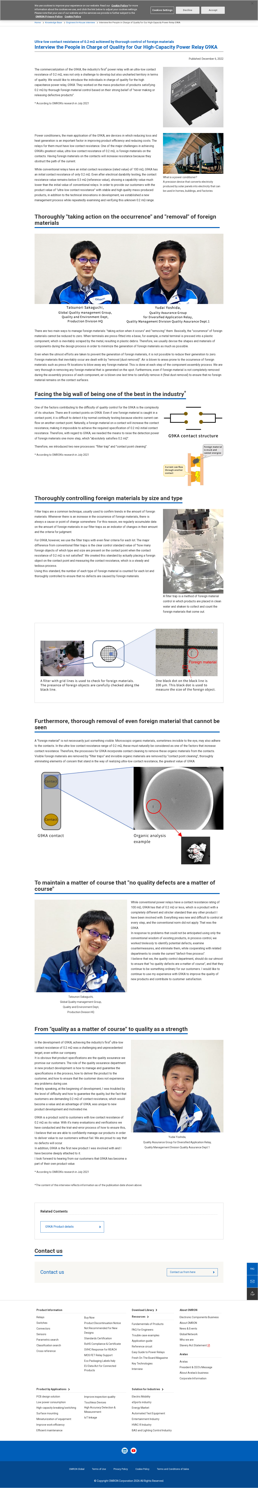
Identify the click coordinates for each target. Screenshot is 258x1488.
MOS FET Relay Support (98, 1355)
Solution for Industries (146, 1389)
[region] (129, 10)
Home (38, 22)
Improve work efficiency (50, 1424)
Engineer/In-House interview (80, 22)
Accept (213, 10)
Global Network (189, 1334)
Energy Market (140, 1407)
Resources (138, 1316)
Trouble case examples (145, 1335)
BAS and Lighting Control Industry (152, 1430)
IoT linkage (90, 1417)
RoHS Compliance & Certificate (102, 1343)
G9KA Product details (59, 1226)
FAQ (252, 1269)
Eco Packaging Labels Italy (99, 1360)
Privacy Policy (121, 1469)
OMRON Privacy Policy (49, 16)
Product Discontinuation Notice (102, 1323)
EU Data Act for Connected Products (100, 1368)
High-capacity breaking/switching (56, 1407)
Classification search (48, 1345)
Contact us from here (182, 1272)
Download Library (143, 1310)
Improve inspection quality (99, 1396)
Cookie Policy (142, 1469)
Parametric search (47, 1339)
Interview (137, 1368)
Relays (40, 1317)
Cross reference (46, 1351)
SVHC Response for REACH (100, 1349)
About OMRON (188, 1322)
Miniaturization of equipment (53, 1419)
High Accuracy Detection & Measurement (100, 1410)
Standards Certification (98, 1338)
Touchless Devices (95, 1402)
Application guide (142, 1340)
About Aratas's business (194, 1372)
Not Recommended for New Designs (100, 1330)
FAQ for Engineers (142, 1329)
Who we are (187, 1339)
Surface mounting (47, 1413)
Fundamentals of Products (148, 1324)
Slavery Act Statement (193, 1345)
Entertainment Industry (145, 1419)
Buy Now (89, 1317)
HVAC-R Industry (141, 1424)
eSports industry (141, 1402)
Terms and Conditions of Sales (173, 1469)
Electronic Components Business (199, 1317)
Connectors (43, 1328)
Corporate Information (193, 1378)
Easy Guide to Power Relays (148, 1352)
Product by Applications (51, 1389)
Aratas (184, 1361)
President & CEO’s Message (196, 1367)
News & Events (188, 1328)
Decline (187, 10)
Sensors (41, 1334)
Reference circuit (142, 1346)
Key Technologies (142, 1363)
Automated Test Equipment (148, 1413)
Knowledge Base (53, 22)
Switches (41, 1322)
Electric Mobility (141, 1396)
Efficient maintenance (49, 1430)
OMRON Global (76, 1469)
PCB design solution (48, 1396)
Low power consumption (51, 1402)
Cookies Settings (162, 10)
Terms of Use (99, 1469)
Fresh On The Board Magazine (150, 1357)
